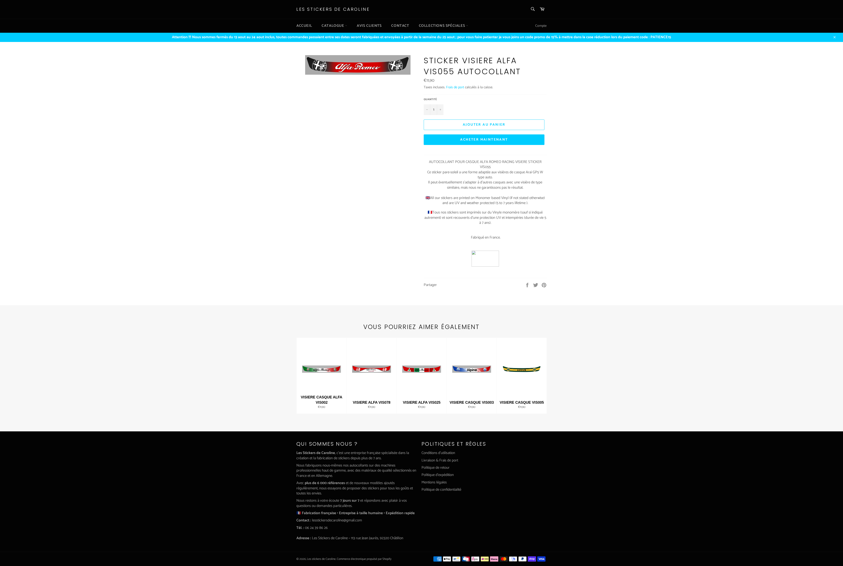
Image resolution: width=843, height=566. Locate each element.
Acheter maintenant (484, 140)
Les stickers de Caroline (333, 9)
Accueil (304, 26)
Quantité (430, 99)
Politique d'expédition (438, 475)
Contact (400, 26)
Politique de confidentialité (441, 489)
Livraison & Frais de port (440, 460)
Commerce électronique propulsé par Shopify (364, 559)
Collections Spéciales (442, 26)
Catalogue (333, 26)
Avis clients (369, 26)
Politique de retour (436, 468)
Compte (541, 26)
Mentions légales (434, 482)
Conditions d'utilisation (438, 453)
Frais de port (455, 87)
